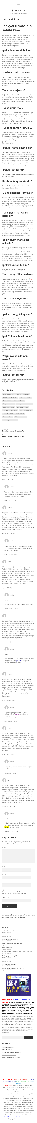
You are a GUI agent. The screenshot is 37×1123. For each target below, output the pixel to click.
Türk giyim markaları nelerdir (10, 410)
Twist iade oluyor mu (8, 413)
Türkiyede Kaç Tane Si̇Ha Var (9, 1052)
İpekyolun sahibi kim (19, 400)
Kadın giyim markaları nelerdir (24, 404)
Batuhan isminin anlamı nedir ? (9, 960)
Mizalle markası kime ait (22, 407)
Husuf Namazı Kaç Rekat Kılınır (13, 437)
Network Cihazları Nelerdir (8, 1057)
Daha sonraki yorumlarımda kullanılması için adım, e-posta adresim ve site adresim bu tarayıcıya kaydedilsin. (16, 892)
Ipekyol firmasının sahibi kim (10, 397)
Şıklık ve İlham (18, 10)
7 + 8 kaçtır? (5, 897)
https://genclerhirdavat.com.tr (9, 917)
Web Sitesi (4, 882)
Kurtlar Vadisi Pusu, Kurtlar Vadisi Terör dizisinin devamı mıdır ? (17, 951)
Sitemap (22, 917)
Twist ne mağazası (7, 417)
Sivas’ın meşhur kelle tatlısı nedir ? (10, 939)
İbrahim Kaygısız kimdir (9, 394)
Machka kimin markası (8, 407)
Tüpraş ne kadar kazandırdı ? (9, 964)
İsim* (3, 867)
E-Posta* (4, 874)
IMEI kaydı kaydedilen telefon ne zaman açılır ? (13, 968)
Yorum (4, 847)
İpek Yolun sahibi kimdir (23, 394)
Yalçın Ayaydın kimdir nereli (10, 420)
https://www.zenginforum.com (9, 915)
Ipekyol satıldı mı (7, 400)
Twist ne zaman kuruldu (20, 417)
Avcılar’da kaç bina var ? (8, 931)
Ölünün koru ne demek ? (8, 935)
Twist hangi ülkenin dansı (26, 410)
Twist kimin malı (20, 413)
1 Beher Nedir (5, 1047)
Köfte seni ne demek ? (7, 947)
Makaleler (10, 390)
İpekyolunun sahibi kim (8, 404)
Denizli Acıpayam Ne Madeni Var (13, 431)
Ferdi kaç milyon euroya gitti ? (9, 956)
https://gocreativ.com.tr (27, 915)
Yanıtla (12, 479)
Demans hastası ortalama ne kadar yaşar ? (12, 943)
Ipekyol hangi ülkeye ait (25, 397)
